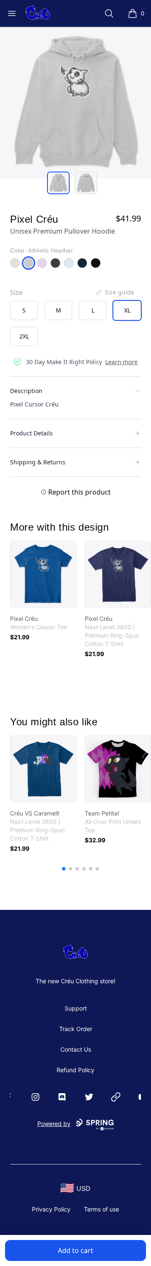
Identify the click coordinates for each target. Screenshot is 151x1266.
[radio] (24, 310)
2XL (24, 336)
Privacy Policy (51, 1209)
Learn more (121, 362)
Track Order (75, 1028)
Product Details (31, 433)
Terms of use (101, 1209)
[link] (43, 574)
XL (127, 310)
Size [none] (16, 292)
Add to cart (75, 1250)
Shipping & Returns (37, 462)
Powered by (53, 1123)
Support (76, 1008)
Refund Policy (75, 1069)
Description (26, 391)
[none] (114, 292)
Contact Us (75, 1049)
